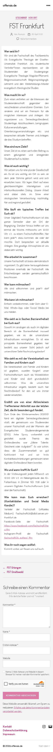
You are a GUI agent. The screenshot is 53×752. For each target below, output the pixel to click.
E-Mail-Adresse (10, 645)
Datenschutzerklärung (15, 730)
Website (6, 658)
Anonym (21, 34)
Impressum (9, 734)
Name (6, 632)
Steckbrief (21, 18)
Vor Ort (32, 18)
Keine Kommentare (28, 39)
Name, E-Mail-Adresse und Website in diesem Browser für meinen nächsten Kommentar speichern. (27, 673)
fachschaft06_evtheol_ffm (18, 537)
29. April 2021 (37, 34)
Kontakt (7, 726)
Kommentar (9, 605)
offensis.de (9, 5)
